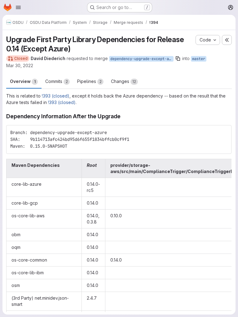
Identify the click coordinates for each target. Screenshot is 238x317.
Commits (56, 81)
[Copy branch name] (178, 58)
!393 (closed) (55, 95)
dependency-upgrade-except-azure (142, 58)
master (198, 58)
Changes (123, 81)
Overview (23, 81)
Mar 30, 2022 (19, 65)
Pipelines (89, 81)
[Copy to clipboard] (224, 132)
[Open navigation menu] (18, 7)
